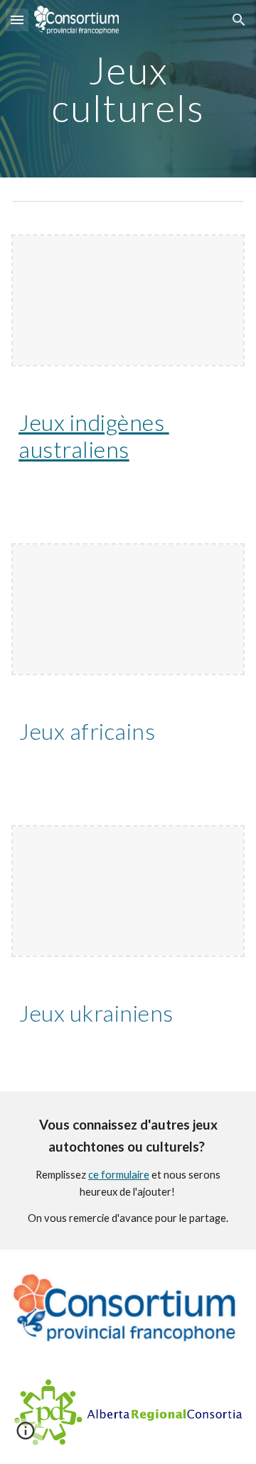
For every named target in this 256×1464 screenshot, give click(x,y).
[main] (128, 89)
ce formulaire (118, 1175)
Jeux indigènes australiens (93, 435)
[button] (17, 19)
